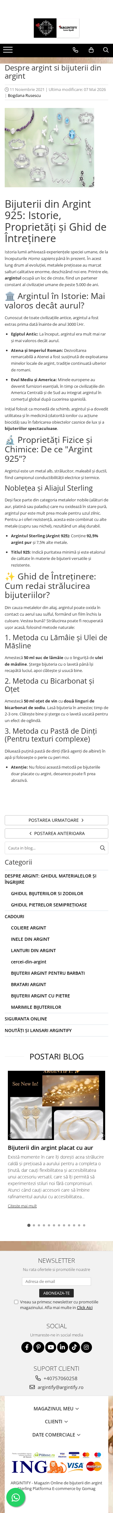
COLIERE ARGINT (28, 928)
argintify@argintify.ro (59, 1387)
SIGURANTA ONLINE (26, 1019)
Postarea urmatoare (54, 820)
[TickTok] (74, 1347)
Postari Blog (57, 1056)
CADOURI (14, 916)
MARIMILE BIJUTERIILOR (36, 1007)
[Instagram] (86, 1347)
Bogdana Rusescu (24, 95)
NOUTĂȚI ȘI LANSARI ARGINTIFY (38, 1030)
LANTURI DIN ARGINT (33, 950)
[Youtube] (50, 1347)
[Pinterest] (38, 1347)
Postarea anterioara (59, 833)
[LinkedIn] (62, 1347)
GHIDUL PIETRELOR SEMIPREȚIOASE (49, 905)
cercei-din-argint (28, 962)
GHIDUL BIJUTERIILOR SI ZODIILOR (47, 893)
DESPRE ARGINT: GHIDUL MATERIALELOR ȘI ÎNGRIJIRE (50, 879)
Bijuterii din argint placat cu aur (50, 1147)
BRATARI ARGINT (28, 984)
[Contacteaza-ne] (75, 50)
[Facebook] (26, 1347)
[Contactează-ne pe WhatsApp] (15, 1497)
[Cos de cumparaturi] (91, 50)
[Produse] (8, 51)
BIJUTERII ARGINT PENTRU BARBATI (48, 973)
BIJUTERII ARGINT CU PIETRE (40, 996)
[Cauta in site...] (106, 50)
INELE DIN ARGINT (30, 939)
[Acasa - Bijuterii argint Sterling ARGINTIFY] (56, 28)
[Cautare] (102, 848)
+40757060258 (60, 1378)
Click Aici (85, 1307)
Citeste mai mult (22, 1206)
